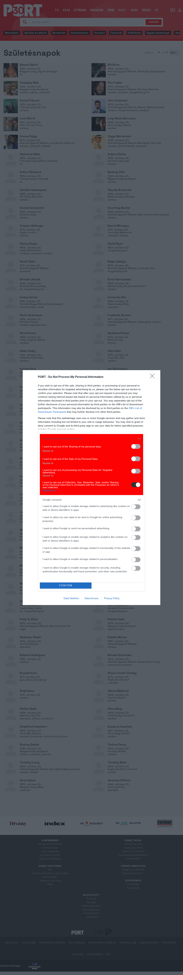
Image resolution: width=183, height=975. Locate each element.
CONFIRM (65, 585)
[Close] (153, 377)
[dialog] (91, 487)
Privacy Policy (112, 598)
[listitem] (91, 438)
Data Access (91, 598)
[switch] (135, 446)
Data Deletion (71, 598)
